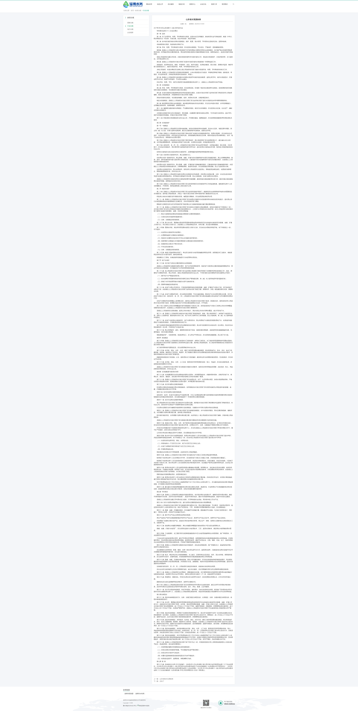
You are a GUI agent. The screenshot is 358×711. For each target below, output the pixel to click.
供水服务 (171, 4)
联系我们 (225, 4)
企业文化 (203, 4)
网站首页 (149, 4)
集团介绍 (182, 4)
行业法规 (146, 10)
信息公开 (160, 4)
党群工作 (214, 4)
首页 (132, 10)
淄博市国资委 (128, 693)
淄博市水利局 (139, 693)
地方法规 (130, 29)
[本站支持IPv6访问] (143, 705)
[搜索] (233, 4)
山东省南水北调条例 (166, 679)
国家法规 (130, 23)
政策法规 (138, 10)
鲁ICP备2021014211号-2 (130, 705)
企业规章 (130, 32)
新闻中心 (192, 4)
